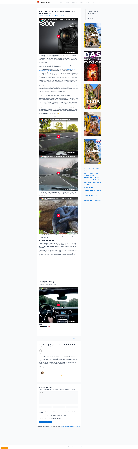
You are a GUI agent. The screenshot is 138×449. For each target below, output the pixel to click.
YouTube (99, 200)
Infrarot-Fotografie (88, 177)
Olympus (96, 193)
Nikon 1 (90, 182)
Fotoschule (90, 173)
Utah (93, 200)
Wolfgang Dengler (47, 349)
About (60, 2)
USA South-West (88, 200)
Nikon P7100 (92, 193)
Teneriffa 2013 (94, 195)
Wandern (96, 200)
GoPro (85, 175)
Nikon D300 (87, 185)
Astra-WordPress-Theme (79, 446)
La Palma (97, 177)
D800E (98, 170)
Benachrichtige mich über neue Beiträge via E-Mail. (50, 418)
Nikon (86, 182)
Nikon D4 (99, 182)
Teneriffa (87, 195)
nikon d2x (94, 182)
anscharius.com (45, 2)
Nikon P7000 (86, 193)
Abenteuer (97, 168)
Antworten (76, 370)
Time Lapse (90, 198)
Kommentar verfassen (43, 15)
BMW (94, 2)
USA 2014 (97, 198)
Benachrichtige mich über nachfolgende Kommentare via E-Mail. (53, 415)
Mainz (89, 179)
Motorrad (96, 180)
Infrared (89, 175)
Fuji (93, 173)
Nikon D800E (88, 191)
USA (93, 198)
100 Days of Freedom (90, 168)
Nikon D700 (97, 185)
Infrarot (92, 175)
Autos (99, 2)
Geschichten (87, 2)
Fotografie (66, 2)
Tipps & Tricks (74, 2)
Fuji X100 (96, 173)
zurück (43, 338)
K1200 (94, 177)
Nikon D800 (88, 188)
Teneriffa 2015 (86, 198)
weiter (74, 338)
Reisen (81, 2)
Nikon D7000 (97, 191)
